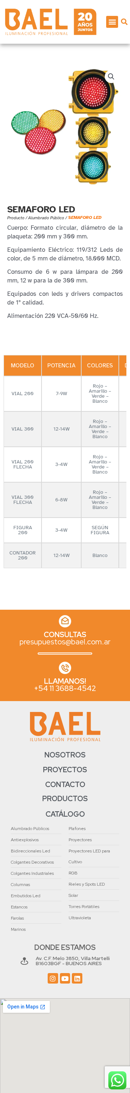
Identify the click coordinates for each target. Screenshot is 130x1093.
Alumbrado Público (46, 217)
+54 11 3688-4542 (65, 688)
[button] (112, 22)
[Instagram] (53, 978)
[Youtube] (65, 978)
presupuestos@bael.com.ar (65, 642)
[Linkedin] (77, 978)
